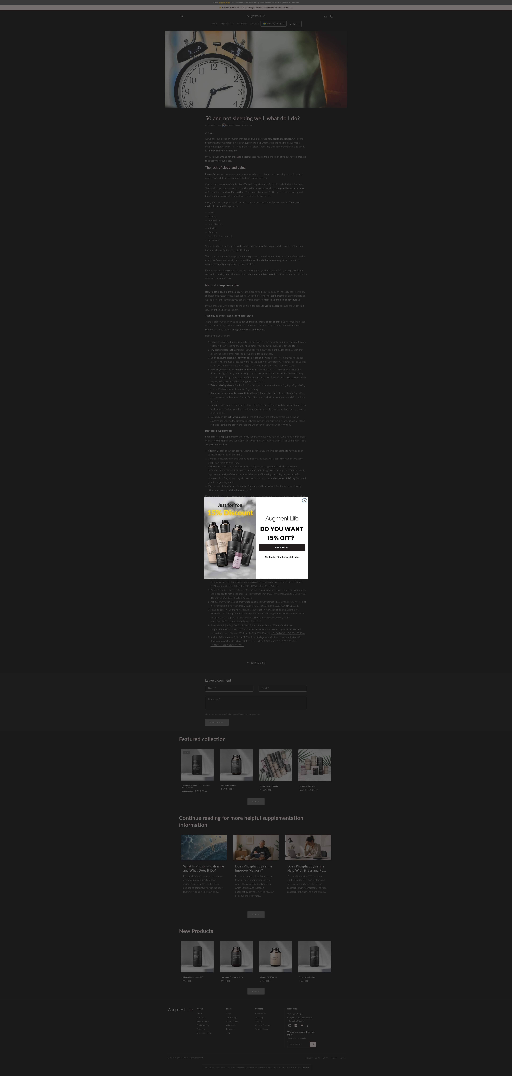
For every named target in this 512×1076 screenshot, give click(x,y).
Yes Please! (282, 547)
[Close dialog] (304, 500)
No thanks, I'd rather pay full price (282, 557)
